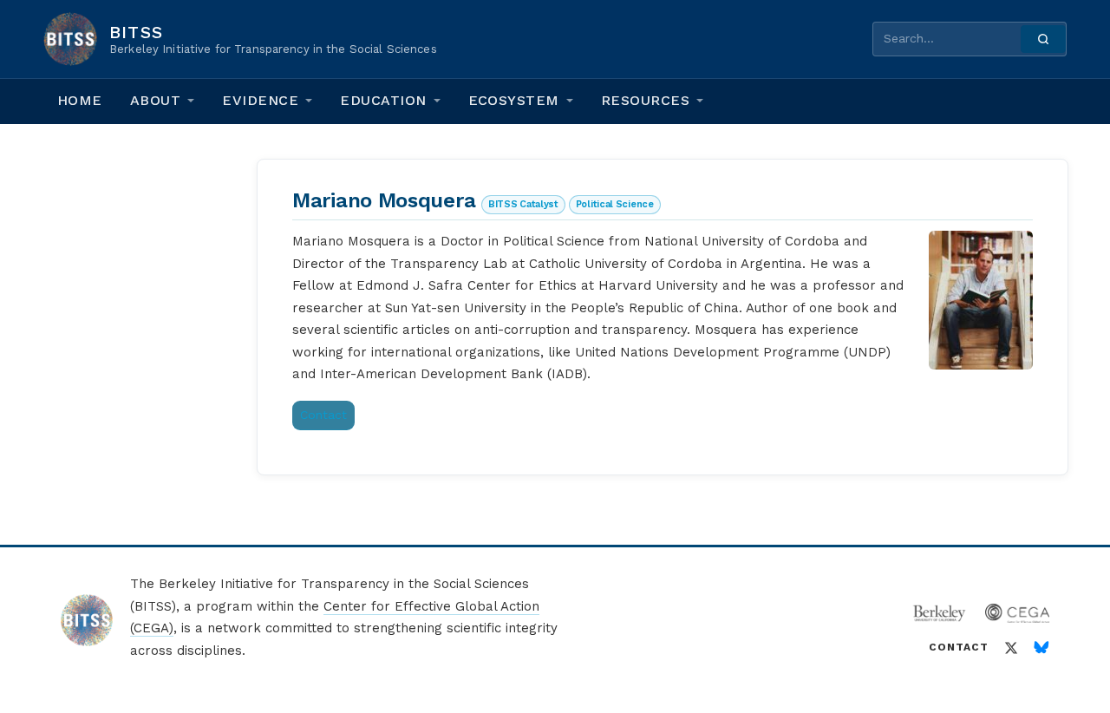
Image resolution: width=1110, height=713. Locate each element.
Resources (645, 100)
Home (79, 100)
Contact (323, 415)
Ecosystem (513, 100)
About (155, 100)
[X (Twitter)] (1011, 648)
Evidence (260, 100)
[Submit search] (1043, 39)
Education (383, 100)
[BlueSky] (1041, 648)
